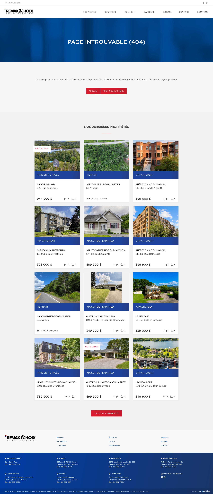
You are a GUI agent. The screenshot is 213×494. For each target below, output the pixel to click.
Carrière (149, 12)
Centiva (206, 491)
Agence (128, 12)
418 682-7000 (14, 464)
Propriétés (89, 12)
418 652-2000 (119, 467)
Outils (112, 441)
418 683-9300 (14, 482)
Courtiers (110, 12)
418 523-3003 (170, 467)
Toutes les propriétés (107, 413)
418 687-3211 (66, 482)
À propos (113, 437)
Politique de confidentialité (97, 491)
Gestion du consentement (139, 491)
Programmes (114, 445)
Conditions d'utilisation (118, 491)
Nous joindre (14, 3)
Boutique (202, 12)
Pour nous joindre (113, 91)
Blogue (167, 12)
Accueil (93, 91)
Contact (184, 12)
